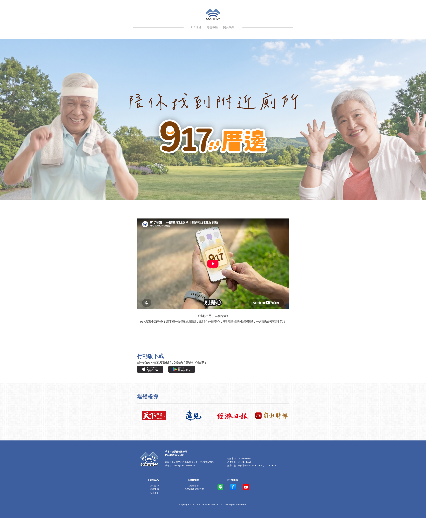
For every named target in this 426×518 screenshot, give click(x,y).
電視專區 (212, 27)
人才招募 (154, 492)
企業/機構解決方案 (194, 489)
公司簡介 (154, 485)
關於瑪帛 (229, 27)
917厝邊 (196, 27)
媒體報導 (154, 489)
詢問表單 (194, 485)
